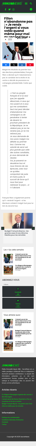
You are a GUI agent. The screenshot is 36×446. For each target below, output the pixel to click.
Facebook (5, 422)
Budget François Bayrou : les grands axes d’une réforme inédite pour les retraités (17, 233)
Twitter (4, 424)
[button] (26, 3)
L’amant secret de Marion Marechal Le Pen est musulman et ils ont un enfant (17, 400)
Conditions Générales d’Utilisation (13, 420)
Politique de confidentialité (10, 417)
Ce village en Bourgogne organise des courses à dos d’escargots (17, 395)
